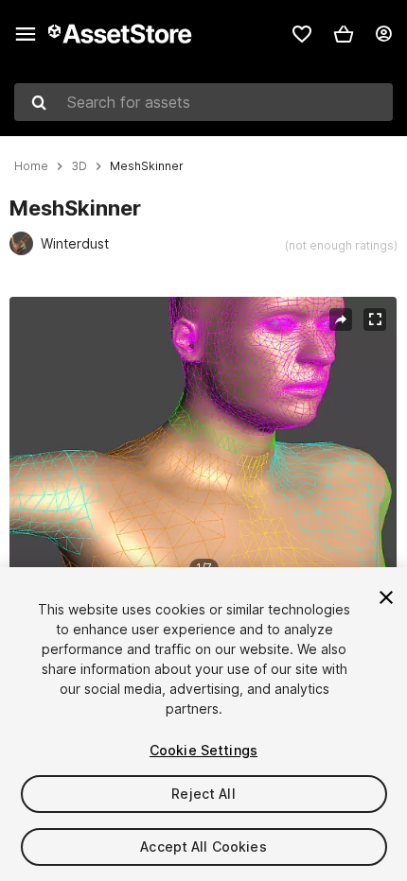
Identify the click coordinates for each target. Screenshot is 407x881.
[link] (302, 34)
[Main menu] (25, 34)
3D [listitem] (79, 166)
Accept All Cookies (203, 846)
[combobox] (203, 102)
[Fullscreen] (374, 319)
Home (31, 166)
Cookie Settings (203, 750)
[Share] (340, 319)
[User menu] (383, 34)
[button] (343, 34)
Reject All (203, 794)
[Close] (386, 597)
